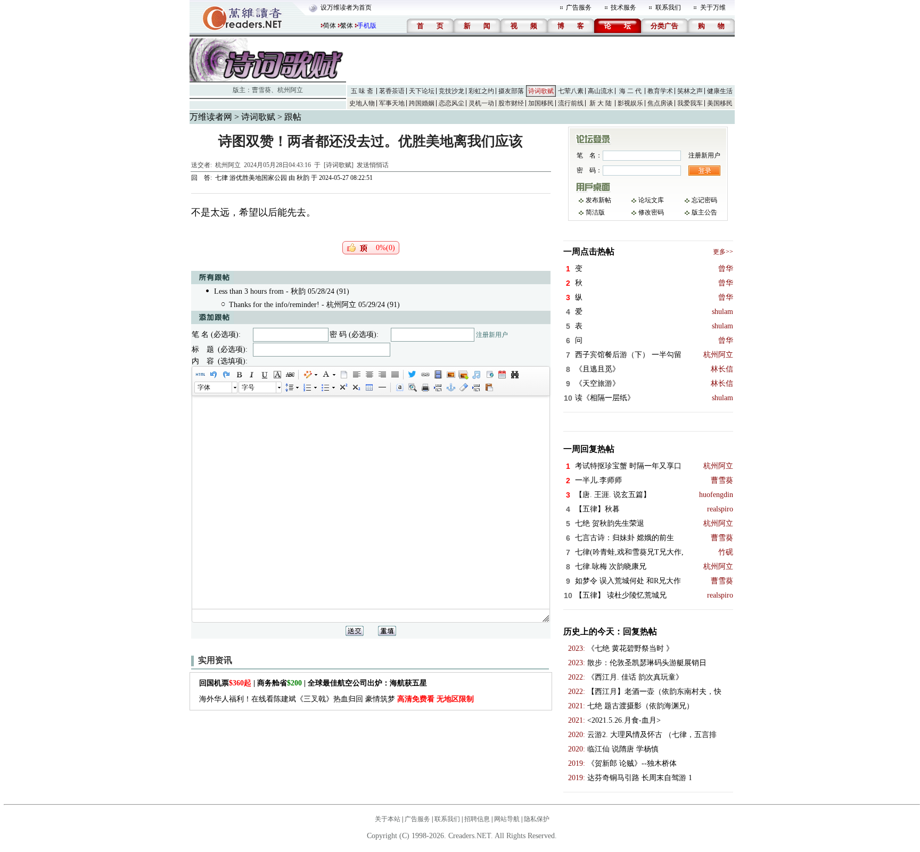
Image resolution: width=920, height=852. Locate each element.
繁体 (346, 25)
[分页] (437, 387)
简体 (329, 25)
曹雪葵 (261, 90)
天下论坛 (421, 91)
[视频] (437, 374)
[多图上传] (463, 374)
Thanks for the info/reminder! (274, 305)
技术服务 (623, 7)
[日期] (501, 374)
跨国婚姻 (421, 103)
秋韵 (303, 177)
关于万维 (713, 7)
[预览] (412, 387)
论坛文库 (651, 200)
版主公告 (704, 212)
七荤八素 (571, 91)
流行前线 (571, 103)
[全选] (399, 387)
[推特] (412, 374)
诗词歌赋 (541, 91)
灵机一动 (481, 103)
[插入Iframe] (488, 374)
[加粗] (238, 374)
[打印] (425, 387)
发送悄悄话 (373, 165)
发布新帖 (598, 200)
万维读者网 (211, 116)
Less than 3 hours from (249, 291)
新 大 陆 (600, 103)
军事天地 (392, 103)
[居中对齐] (369, 374)
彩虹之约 (481, 91)
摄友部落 (511, 91)
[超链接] (425, 374)
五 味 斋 (362, 91)
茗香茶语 (392, 91)
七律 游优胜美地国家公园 (251, 177)
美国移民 (720, 103)
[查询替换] (514, 374)
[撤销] (213, 374)
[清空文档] (343, 374)
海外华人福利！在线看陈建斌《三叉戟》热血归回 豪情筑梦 (336, 699)
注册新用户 (492, 334)
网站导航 (507, 819)
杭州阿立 (290, 90)
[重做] (225, 374)
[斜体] (251, 374)
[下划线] (264, 374)
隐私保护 (536, 819)
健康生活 (720, 91)
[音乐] (476, 374)
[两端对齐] (394, 374)
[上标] (343, 387)
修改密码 (651, 212)
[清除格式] (463, 387)
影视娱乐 (630, 103)
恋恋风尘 (451, 103)
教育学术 (660, 91)
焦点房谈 (660, 103)
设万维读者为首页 (346, 7)
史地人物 (362, 103)
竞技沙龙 (451, 91)
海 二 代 (630, 91)
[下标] (355, 387)
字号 (248, 387)
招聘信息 (477, 819)
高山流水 (600, 91)
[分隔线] (381, 387)
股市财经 (511, 103)
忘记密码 (704, 200)
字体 (204, 387)
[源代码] (200, 374)
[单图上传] (450, 374)
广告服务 (579, 7)
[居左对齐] (356, 374)
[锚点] (450, 387)
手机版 (366, 25)
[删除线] (289, 374)
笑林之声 (690, 91)
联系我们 (668, 7)
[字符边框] (277, 374)
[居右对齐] (381, 374)
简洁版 (595, 212)
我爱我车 (690, 103)
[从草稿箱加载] (488, 387)
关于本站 (387, 819)
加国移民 (541, 103)
